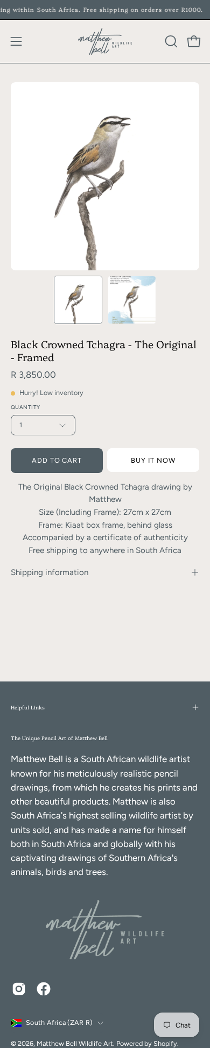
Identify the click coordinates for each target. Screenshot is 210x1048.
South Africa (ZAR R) (59, 1022)
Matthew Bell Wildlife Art (75, 1043)
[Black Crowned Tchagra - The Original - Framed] (78, 300)
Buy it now (153, 460)
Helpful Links (28, 707)
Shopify (165, 1043)
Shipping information (49, 572)
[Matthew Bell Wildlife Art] (105, 41)
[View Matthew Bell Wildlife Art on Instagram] (19, 989)
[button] (170, 41)
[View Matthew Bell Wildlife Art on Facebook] (44, 989)
